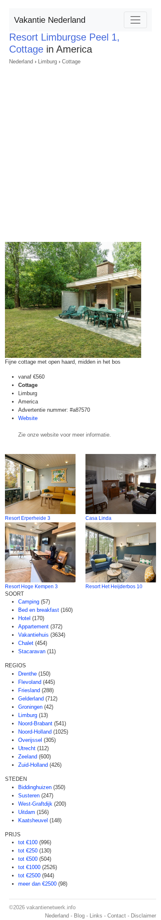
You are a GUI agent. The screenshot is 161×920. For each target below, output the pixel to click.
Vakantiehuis (33, 635)
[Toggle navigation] (135, 20)
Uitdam (26, 812)
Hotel (24, 618)
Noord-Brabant (35, 723)
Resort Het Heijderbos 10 (113, 586)
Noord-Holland (35, 732)
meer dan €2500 (37, 884)
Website (28, 418)
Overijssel (30, 740)
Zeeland (27, 756)
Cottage (71, 61)
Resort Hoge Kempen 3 (31, 586)
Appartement (33, 626)
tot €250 (28, 851)
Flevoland (29, 682)
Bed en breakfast (38, 610)
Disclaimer (143, 916)
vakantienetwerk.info (51, 907)
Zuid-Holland (33, 765)
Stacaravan (31, 651)
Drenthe (27, 674)
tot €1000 (29, 867)
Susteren (29, 795)
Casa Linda (98, 518)
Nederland (21, 61)
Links (96, 916)
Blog (79, 916)
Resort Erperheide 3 (27, 518)
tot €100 (28, 842)
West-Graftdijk (35, 804)
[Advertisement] (80, 151)
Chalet (25, 643)
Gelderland (31, 698)
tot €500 (28, 859)
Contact (116, 916)
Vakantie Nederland (49, 19)
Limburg (47, 61)
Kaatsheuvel (33, 820)
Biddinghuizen (35, 787)
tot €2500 (29, 875)
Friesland (29, 690)
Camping (28, 602)
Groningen (30, 707)
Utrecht (27, 748)
